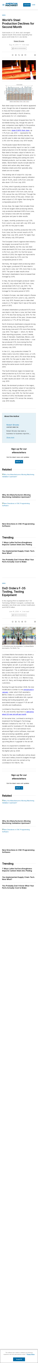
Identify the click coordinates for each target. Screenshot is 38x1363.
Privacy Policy (31, 1354)
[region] (19, 1356)
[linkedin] (16, 55)
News (3, 15)
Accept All (19, 1359)
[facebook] (13, 55)
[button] (3, 4)
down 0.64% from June (20, 130)
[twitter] (19, 55)
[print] (35, 55)
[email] (25, 55)
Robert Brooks (19, 41)
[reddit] (22, 55)
